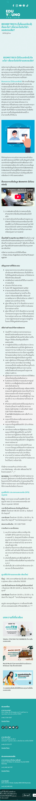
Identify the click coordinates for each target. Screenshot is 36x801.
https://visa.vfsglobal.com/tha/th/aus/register (17, 256)
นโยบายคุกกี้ (4, 798)
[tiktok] (27, 5)
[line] (23, 5)
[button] (18, 2)
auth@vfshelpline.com (16, 414)
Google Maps (5, 721)
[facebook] (13, 5)
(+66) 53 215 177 (6, 744)
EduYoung (9, 469)
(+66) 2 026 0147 (6, 718)
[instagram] (16, 5)
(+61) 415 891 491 (6, 786)
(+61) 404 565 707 (6, 767)
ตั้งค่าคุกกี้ (27, 795)
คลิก (18, 469)
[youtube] (20, 5)
